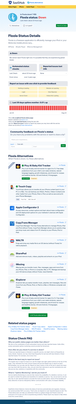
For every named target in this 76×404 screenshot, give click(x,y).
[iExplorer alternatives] (12, 280)
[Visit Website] (65, 186)
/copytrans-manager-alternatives (21, 220)
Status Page (28, 401)
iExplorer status (16, 331)
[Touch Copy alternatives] (12, 187)
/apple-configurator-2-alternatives (22, 205)
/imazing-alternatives (17, 262)
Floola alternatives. (26, 125)
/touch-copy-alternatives (18, 184)
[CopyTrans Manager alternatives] (12, 223)
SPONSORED (11, 165)
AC (12, 208)
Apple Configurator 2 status (57, 327)
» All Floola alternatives (38, 315)
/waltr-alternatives (16, 238)
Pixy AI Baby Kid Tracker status (19, 327)
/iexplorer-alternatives (17, 277)
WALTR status (36, 329)
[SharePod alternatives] (12, 254)
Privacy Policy (43, 401)
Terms (49, 401)
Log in (12, 144)
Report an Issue (62, 25)
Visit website (26, 178)
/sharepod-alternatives (18, 251)
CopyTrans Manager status (20, 329)
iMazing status (62, 329)
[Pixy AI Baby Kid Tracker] (18, 166)
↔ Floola (62, 165)
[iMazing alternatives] (12, 265)
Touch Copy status (38, 327)
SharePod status (49, 329)
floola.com (24, 119)
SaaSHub (35, 401)
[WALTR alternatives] (12, 241)
